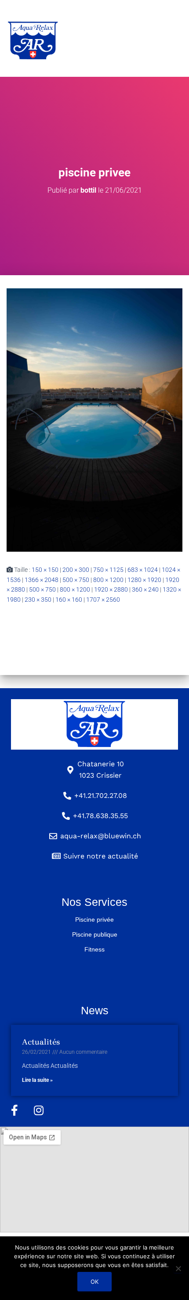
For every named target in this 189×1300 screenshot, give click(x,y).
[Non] (178, 1268)
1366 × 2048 (41, 579)
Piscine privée (94, 919)
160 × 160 (68, 599)
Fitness (94, 949)
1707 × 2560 (103, 599)
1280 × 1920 (144, 579)
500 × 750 (75, 579)
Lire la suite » (37, 1080)
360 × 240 (145, 589)
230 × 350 (38, 599)
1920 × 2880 (111, 589)
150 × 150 (45, 569)
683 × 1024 (142, 569)
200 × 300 (75, 569)
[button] (122, 39)
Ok (94, 1281)
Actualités (41, 1042)
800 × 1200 (108, 579)
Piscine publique (94, 934)
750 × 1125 (108, 569)
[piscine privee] (94, 419)
